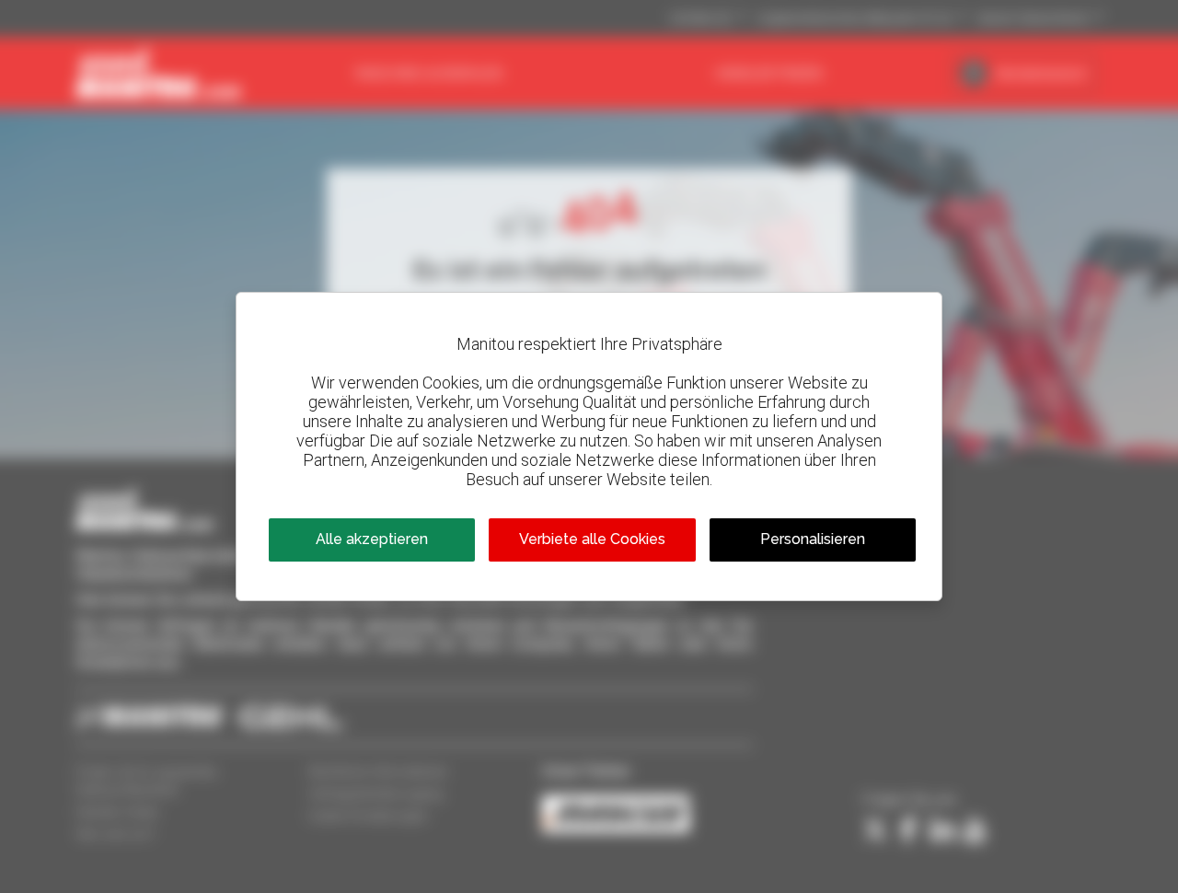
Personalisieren (812, 539)
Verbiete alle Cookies (592, 539)
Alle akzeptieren (372, 539)
